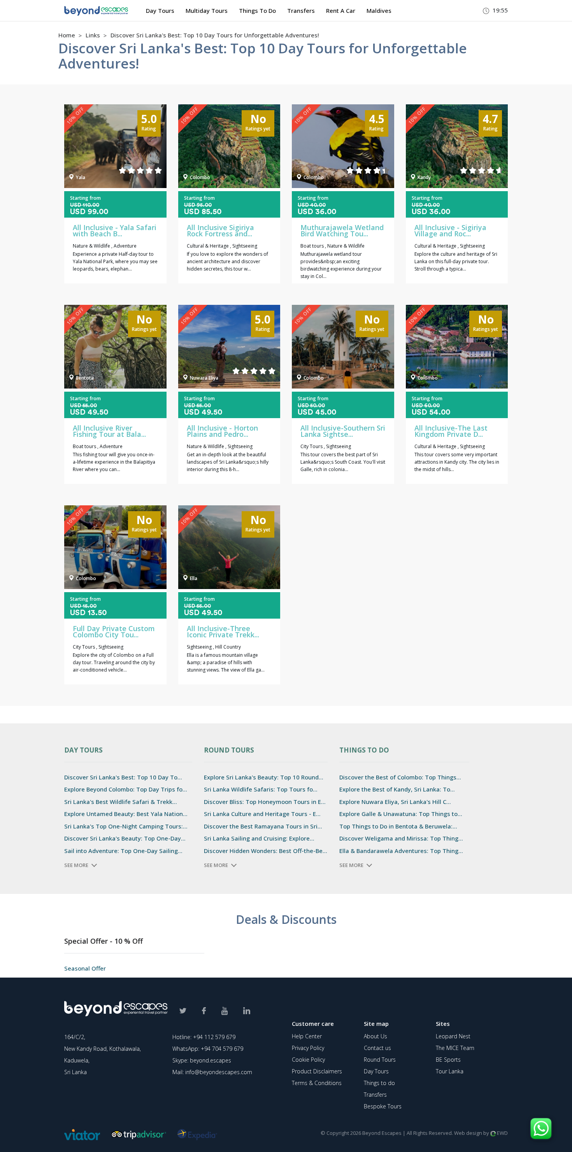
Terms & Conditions (317, 1083)
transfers (301, 10)
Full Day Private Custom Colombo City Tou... (114, 631)
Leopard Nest (453, 1036)
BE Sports (448, 1059)
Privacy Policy (308, 1048)
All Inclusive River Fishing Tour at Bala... (109, 431)
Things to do (379, 1083)
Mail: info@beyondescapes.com (212, 1072)
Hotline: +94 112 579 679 (203, 1037)
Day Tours (160, 10)
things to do (257, 10)
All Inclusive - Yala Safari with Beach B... (114, 230)
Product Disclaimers (317, 1071)
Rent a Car (340, 10)
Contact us (377, 1048)
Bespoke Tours (383, 1106)
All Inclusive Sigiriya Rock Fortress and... (220, 230)
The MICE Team (455, 1048)
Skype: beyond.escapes (201, 1060)
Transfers (375, 1094)
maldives (379, 10)
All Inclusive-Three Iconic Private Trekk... (223, 631)
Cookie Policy (308, 1059)
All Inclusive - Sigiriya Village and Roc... (450, 230)
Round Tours (380, 1059)
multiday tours (207, 10)
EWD (502, 1132)
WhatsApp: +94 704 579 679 (207, 1048)
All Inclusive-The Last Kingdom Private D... (451, 431)
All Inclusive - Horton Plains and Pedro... (222, 431)
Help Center (307, 1036)
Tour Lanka (449, 1071)
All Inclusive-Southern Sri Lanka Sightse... (342, 431)
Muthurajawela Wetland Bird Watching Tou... (342, 230)
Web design (468, 1132)
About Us (375, 1036)
